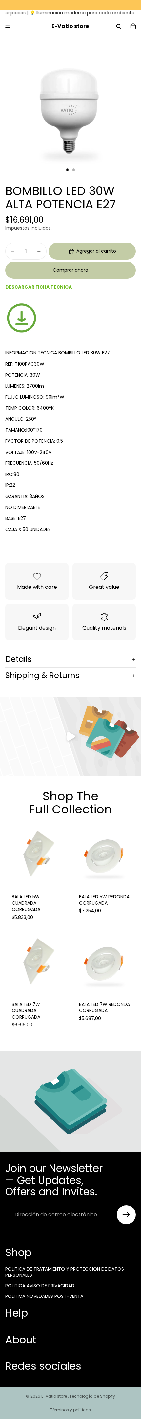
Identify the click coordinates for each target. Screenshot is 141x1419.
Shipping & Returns (42, 675)
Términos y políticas (70, 1410)
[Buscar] (118, 26)
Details (18, 659)
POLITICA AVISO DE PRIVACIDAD (39, 1285)
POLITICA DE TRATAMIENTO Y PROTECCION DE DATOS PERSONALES (64, 1272)
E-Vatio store (54, 1396)
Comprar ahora (70, 270)
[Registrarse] (126, 1214)
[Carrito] (133, 26)
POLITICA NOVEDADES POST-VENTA (44, 1296)
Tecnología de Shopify (92, 1396)
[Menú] (7, 26)
